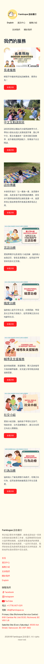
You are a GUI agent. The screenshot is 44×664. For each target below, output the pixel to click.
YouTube (9, 601)
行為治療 (10, 470)
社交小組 (10, 415)
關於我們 (28, 29)
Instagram (9, 596)
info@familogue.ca (15, 610)
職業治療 (10, 303)
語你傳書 (10, 185)
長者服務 (10, 70)
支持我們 (16, 29)
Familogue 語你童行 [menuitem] (27, 14)
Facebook (9, 592)
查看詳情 (10, 87)
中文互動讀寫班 (14, 122)
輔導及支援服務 (14, 359)
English (10, 22)
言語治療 (10, 247)
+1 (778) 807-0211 (14, 605)
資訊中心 (21, 22)
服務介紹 (33, 22)
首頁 (4, 558)
